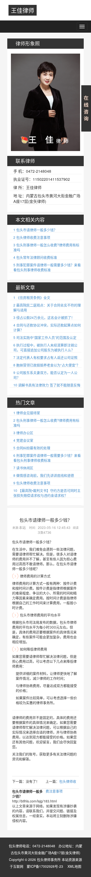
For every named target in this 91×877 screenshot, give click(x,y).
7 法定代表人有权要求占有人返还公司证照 (45, 357)
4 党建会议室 (23, 440)
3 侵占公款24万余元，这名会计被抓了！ (43, 317)
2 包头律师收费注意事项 (31, 237)
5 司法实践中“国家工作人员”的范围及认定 (44, 337)
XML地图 (74, 866)
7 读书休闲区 (23, 467)
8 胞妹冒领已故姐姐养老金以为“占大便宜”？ (46, 364)
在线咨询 (86, 108)
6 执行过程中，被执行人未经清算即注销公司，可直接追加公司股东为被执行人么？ (45, 347)
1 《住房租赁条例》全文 (31, 297)
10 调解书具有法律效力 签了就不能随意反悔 (46, 384)
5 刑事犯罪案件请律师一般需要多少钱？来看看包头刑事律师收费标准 (47, 267)
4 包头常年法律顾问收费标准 (35, 257)
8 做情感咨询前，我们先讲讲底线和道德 (43, 475)
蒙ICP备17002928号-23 (45, 866)
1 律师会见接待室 (26, 412)
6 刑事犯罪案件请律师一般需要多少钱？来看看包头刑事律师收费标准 (47, 458)
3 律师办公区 (23, 432)
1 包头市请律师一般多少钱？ (35, 229)
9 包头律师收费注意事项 (31, 482)
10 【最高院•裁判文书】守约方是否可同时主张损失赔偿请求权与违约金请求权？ (47, 493)
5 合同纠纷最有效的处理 (31, 447)
